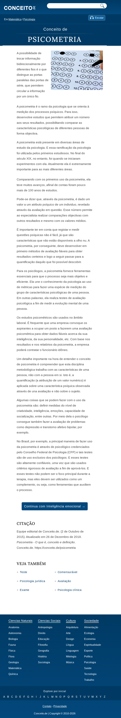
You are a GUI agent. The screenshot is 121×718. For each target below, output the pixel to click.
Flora (11, 656)
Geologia (14, 662)
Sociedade (91, 620)
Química (13, 674)
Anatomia (14, 627)
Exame (24, 590)
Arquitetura (72, 627)
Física (12, 650)
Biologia (13, 639)
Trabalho (89, 680)
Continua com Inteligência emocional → (54, 506)
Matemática (15, 19)
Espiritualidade (92, 644)
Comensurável (68, 572)
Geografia (43, 650)
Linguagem (72, 650)
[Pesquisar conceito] (102, 5)
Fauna (12, 644)
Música (70, 662)
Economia (89, 639)
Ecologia (89, 633)
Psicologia (29, 19)
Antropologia (45, 627)
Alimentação (91, 627)
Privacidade (60, 706)
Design (70, 639)
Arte (68, 633)
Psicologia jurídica (32, 581)
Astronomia (15, 633)
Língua (70, 644)
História (42, 656)
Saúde (88, 668)
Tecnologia (90, 674)
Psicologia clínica (70, 590)
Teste (23, 572)
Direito (41, 633)
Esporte (88, 650)
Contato (47, 706)
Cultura (71, 620)
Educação (43, 639)
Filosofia (43, 644)
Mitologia (71, 656)
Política (88, 656)
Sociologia (44, 662)
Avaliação (64, 581)
